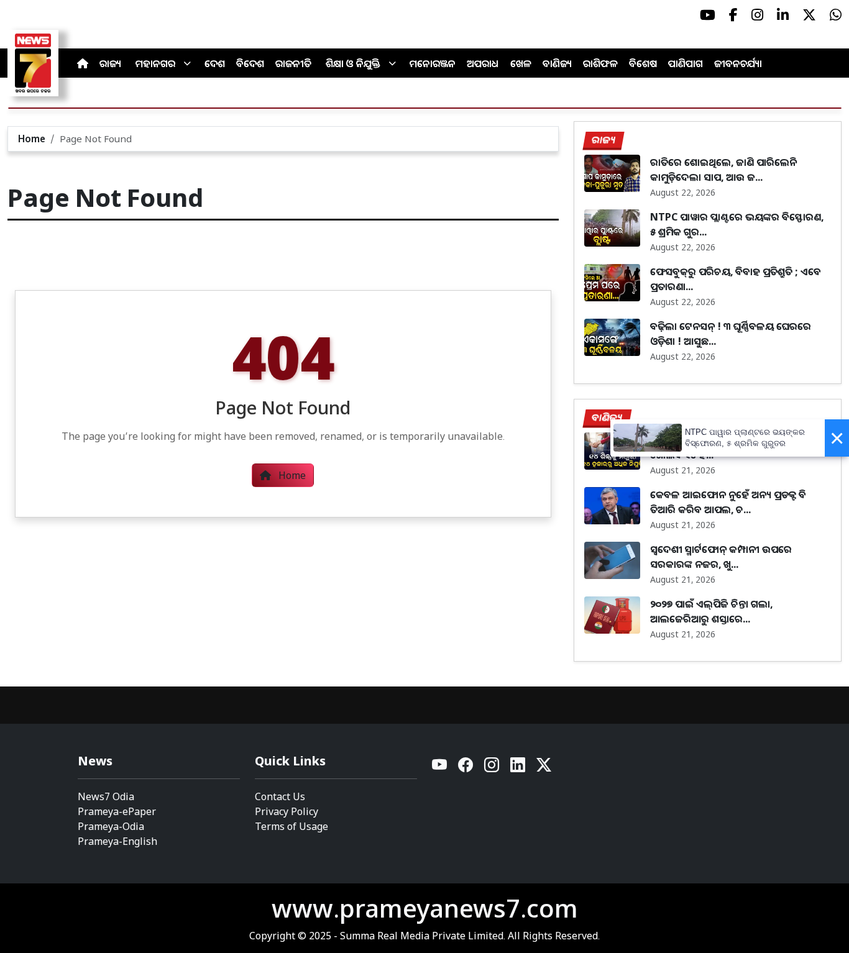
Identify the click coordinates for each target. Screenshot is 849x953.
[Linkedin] (518, 768)
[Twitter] (543, 768)
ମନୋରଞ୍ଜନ (433, 63)
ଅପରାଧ (483, 63)
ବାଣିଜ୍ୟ (557, 63)
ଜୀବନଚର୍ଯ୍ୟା (738, 63)
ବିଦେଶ (250, 63)
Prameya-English (117, 841)
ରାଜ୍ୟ (110, 63)
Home (31, 138)
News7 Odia (106, 796)
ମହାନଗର (155, 63)
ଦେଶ (214, 63)
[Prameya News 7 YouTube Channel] (707, 15)
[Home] (82, 63)
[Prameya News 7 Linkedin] (783, 15)
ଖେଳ (520, 63)
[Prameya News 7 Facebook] (733, 15)
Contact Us (280, 796)
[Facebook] (466, 768)
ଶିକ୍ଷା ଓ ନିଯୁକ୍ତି (353, 63)
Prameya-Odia (111, 826)
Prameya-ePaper (117, 811)
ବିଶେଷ (643, 63)
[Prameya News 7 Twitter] (809, 15)
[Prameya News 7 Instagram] (757, 15)
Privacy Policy (286, 811)
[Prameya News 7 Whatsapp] (835, 15)
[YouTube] (440, 768)
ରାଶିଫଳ (600, 63)
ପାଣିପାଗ (685, 63)
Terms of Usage (291, 826)
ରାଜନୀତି (293, 63)
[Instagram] (492, 768)
